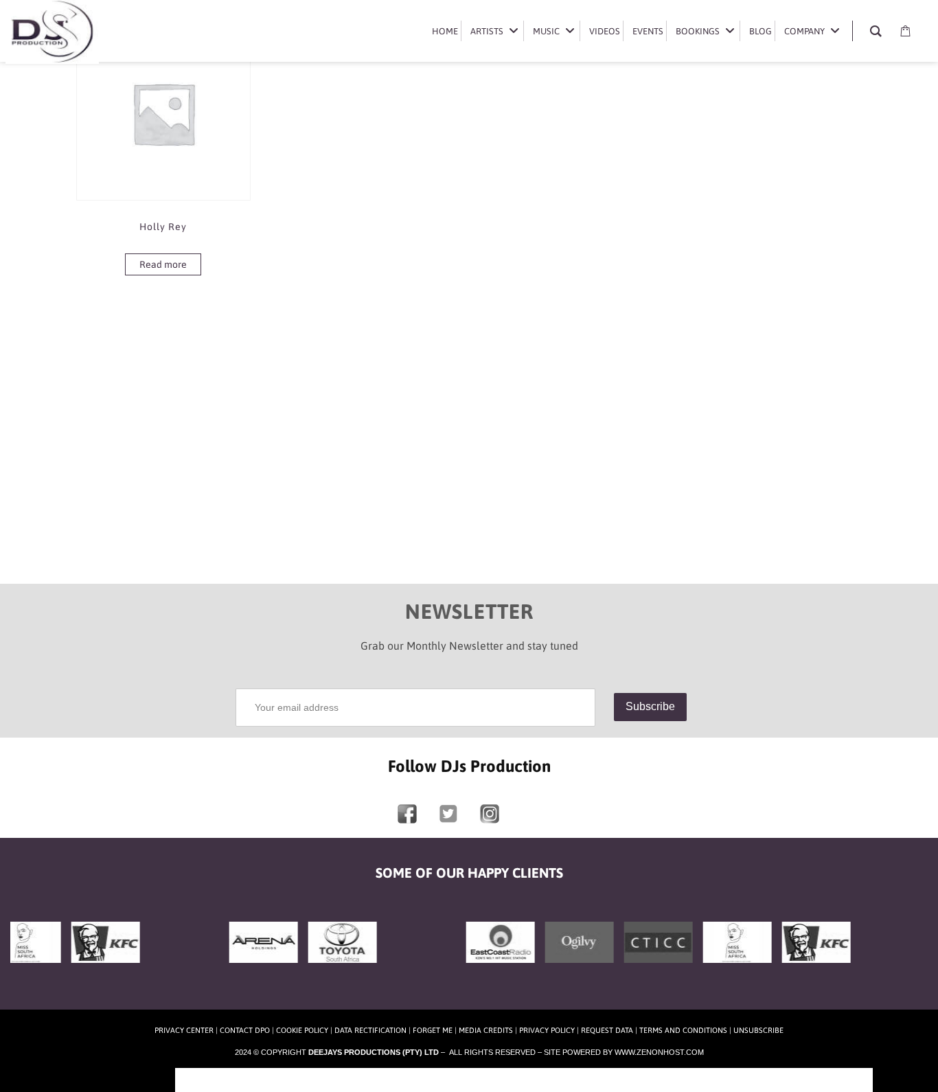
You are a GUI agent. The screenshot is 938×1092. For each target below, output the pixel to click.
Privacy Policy (547, 1030)
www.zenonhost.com (659, 1052)
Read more (163, 264)
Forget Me (433, 1030)
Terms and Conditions (683, 1030)
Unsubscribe (758, 1030)
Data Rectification (370, 1030)
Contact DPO (245, 1030)
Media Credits (486, 1030)
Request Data (607, 1030)
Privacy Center (184, 1030)
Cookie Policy (302, 1030)
